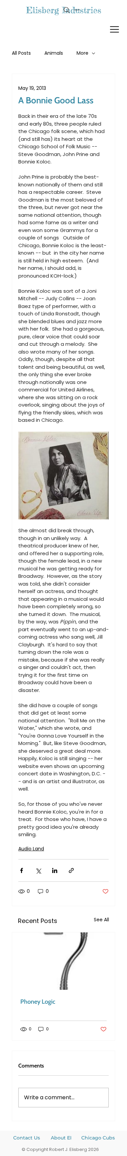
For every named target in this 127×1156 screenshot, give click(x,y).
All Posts (21, 53)
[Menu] (115, 29)
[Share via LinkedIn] (54, 870)
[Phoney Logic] (63, 961)
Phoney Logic (37, 1001)
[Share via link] (71, 870)
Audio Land (31, 848)
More (82, 53)
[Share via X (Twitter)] (38, 870)
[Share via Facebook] (21, 870)
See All (101, 919)
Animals (53, 53)
